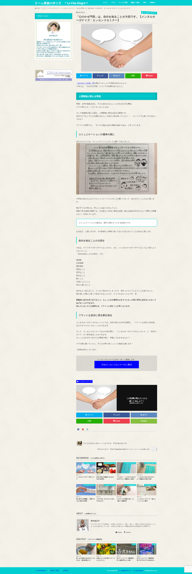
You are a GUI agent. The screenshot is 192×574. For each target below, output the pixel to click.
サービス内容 (123, 2)
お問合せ (152, 2)
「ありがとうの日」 (84, 83)
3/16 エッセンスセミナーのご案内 (116, 364)
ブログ (113, 2)
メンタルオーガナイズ (85, 381)
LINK (144, 2)
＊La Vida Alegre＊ (41, 570)
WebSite (119, 532)
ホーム (105, 2)
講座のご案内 (135, 2)
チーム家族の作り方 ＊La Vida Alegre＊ (61, 3)
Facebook (128, 532)
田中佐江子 (95, 521)
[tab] (79, 429)
